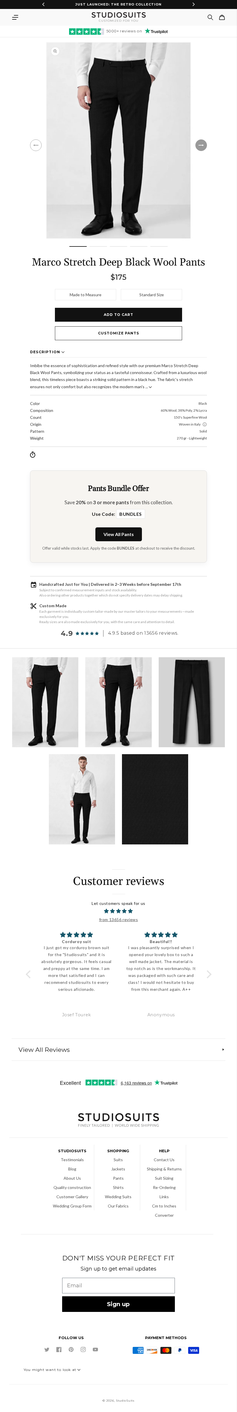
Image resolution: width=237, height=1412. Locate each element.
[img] (118, 911)
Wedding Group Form (72, 1205)
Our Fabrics (118, 1205)
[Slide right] (201, 145)
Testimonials (72, 1159)
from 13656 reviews (118, 919)
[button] (15, 17)
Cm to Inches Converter (164, 1210)
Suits (118, 1159)
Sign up (118, 1304)
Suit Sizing (164, 1178)
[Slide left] (36, 145)
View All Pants (118, 534)
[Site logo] (118, 1121)
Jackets (118, 1168)
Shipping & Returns (164, 1168)
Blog (72, 1168)
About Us (72, 1178)
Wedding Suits (118, 1196)
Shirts (118, 1187)
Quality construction (72, 1187)
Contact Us (164, 1159)
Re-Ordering (164, 1187)
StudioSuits (125, 1400)
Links (164, 1196)
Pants (118, 1178)
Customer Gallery (72, 1196)
